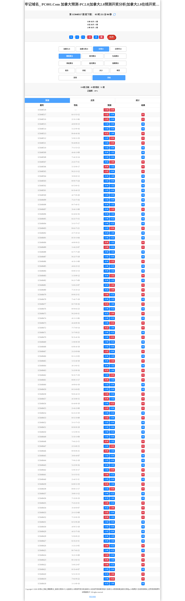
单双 (118, 70)
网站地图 (92, 597)
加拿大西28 (84, 49)
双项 (75, 78)
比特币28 (118, 49)
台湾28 (101, 49)
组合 (66, 70)
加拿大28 (67, 49)
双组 (109, 78)
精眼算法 (69, 56)
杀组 (84, 70)
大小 (101, 70)
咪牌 (111, 37)
